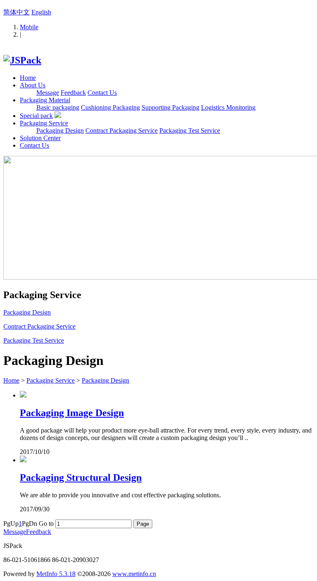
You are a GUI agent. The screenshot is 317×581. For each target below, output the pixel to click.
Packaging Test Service (189, 130)
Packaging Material (45, 99)
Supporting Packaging (170, 107)
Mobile (29, 27)
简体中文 (16, 12)
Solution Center (40, 137)
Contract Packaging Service (121, 130)
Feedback (73, 92)
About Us (32, 85)
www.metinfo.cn (134, 573)
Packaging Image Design (72, 412)
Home (28, 77)
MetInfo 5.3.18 (56, 573)
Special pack (36, 115)
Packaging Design (60, 130)
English (41, 12)
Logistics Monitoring (228, 107)
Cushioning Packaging (110, 107)
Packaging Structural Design (81, 477)
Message (47, 92)
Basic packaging (57, 107)
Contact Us (102, 92)
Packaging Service (44, 123)
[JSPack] (22, 60)
